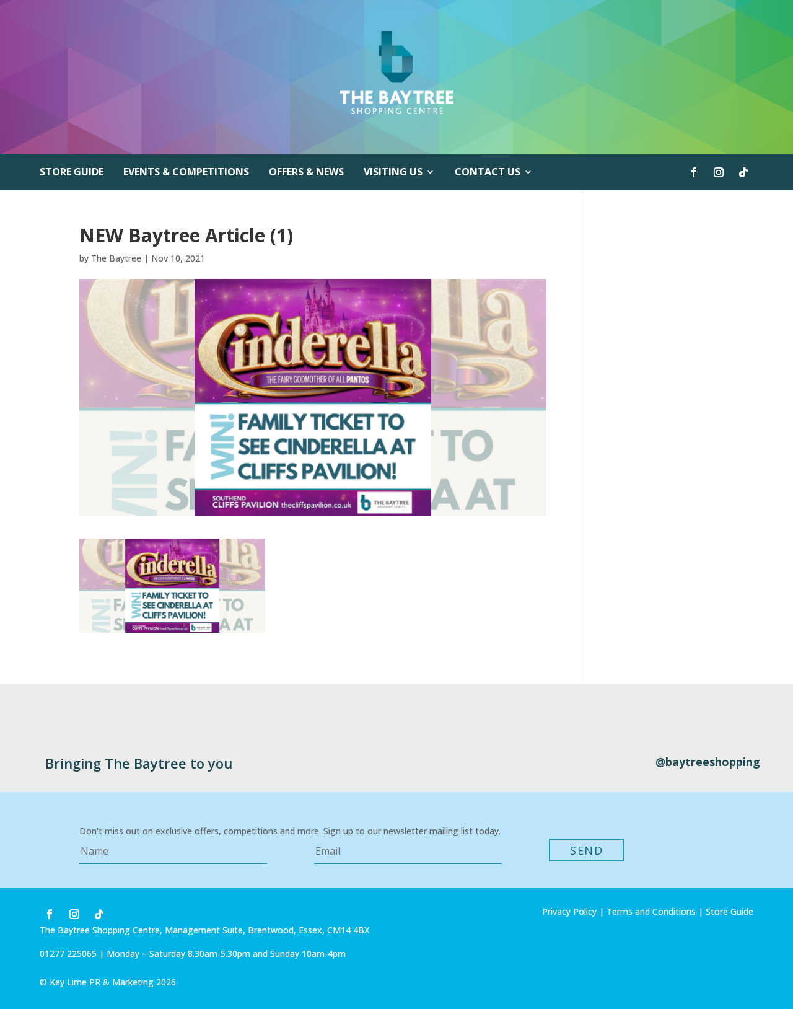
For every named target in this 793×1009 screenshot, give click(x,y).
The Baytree (116, 258)
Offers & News (306, 172)
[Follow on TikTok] (743, 172)
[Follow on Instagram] (719, 172)
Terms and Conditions (651, 911)
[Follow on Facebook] (694, 172)
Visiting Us (393, 172)
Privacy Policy (569, 911)
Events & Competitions (186, 172)
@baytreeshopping (707, 761)
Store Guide (71, 172)
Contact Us (487, 172)
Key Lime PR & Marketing (103, 982)
